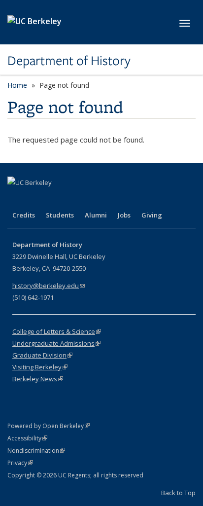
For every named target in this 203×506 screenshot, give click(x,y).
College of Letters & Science (56, 331)
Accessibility (27, 438)
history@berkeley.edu (48, 285)
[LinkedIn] (55, 199)
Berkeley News (37, 378)
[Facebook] (16, 199)
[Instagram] (74, 199)
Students (60, 215)
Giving (151, 215)
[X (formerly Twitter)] (35, 199)
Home (17, 85)
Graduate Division (42, 355)
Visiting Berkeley (40, 366)
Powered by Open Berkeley (48, 426)
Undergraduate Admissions (56, 343)
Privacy (20, 463)
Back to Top (178, 492)
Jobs (124, 215)
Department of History (69, 61)
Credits (23, 215)
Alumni (96, 215)
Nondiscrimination (36, 450)
